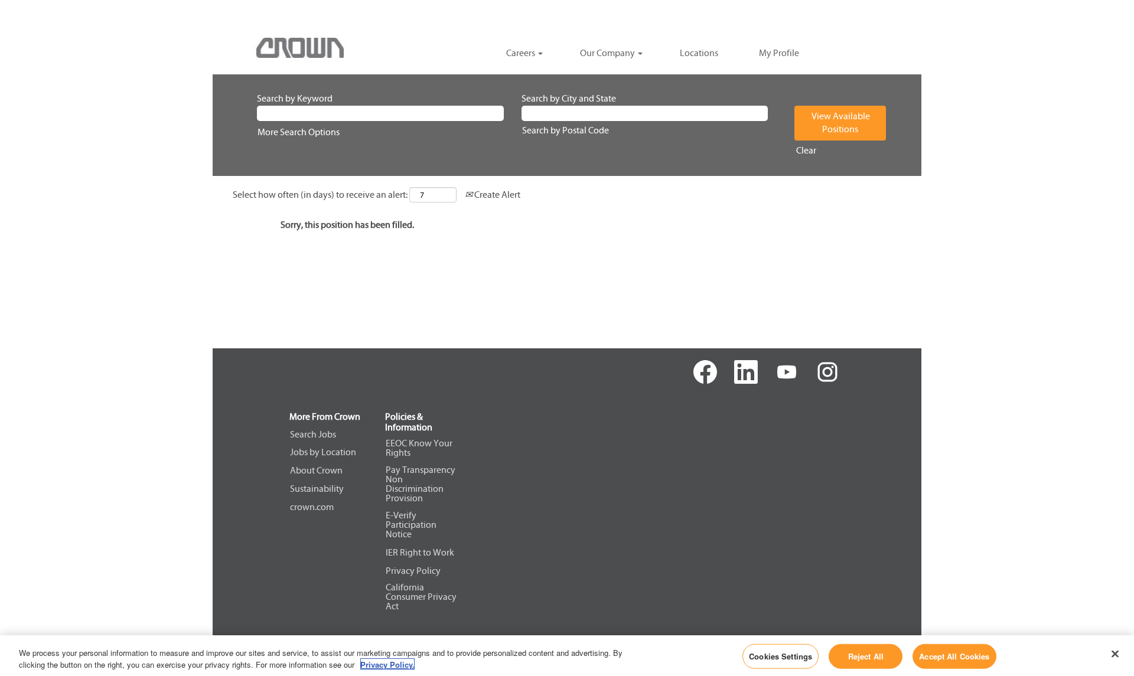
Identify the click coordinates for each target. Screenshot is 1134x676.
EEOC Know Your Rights (419, 448)
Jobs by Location (323, 452)
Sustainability (317, 489)
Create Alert (496, 194)
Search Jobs (313, 434)
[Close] (1115, 654)
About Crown (316, 470)
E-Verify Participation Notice (411, 525)
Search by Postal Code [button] (565, 130)
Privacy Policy (413, 571)
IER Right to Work (420, 552)
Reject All (866, 656)
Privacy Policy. (387, 664)
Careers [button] (521, 52)
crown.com (312, 507)
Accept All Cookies (954, 656)
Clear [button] (806, 150)
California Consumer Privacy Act (421, 597)
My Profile (779, 52)
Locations (699, 52)
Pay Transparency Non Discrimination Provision (420, 484)
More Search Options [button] (299, 132)
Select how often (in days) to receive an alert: (320, 194)
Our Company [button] (608, 52)
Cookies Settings (780, 656)
